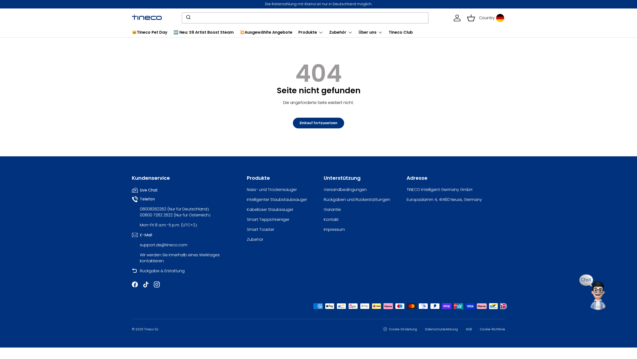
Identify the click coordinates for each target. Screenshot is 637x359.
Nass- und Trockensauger (272, 189)
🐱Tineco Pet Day (149, 32)
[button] (471, 17)
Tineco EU (151, 329)
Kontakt (331, 219)
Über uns (367, 32)
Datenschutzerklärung (441, 329)
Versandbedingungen (345, 189)
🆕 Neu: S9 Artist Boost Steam (203, 32)
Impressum (334, 229)
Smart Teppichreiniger (268, 219)
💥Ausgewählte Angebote (266, 32)
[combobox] (305, 17)
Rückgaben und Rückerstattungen (357, 199)
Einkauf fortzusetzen (318, 122)
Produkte (307, 32)
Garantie (332, 209)
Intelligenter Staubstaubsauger (277, 199)
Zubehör (337, 32)
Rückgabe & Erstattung (162, 271)
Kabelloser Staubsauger (270, 209)
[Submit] (188, 18)
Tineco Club (401, 32)
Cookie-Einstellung (403, 329)
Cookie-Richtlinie (492, 329)
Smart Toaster (260, 229)
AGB (469, 329)
